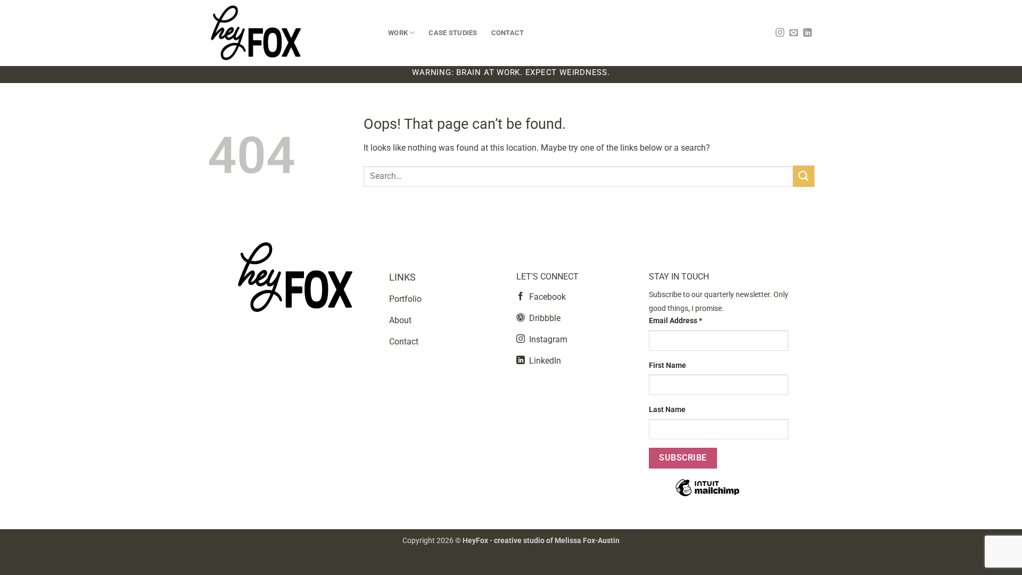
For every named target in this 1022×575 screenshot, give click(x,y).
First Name (667, 365)
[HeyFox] (290, 33)
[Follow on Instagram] (780, 33)
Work (398, 33)
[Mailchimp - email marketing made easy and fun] (707, 495)
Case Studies (452, 33)
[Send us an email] (793, 33)
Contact (507, 33)
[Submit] (803, 176)
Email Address (675, 320)
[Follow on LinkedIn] (807, 33)
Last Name (667, 409)
